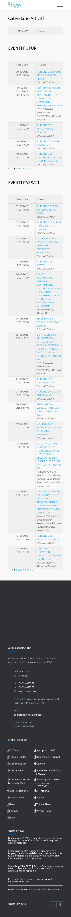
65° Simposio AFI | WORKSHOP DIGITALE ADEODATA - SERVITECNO (48, 429)
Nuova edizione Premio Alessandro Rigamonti (33, 889)
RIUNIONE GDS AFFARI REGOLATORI (48, 143)
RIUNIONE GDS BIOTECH (45, 263)
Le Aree (40, 763)
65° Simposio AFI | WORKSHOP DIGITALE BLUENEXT (48, 322)
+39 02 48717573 (27, 691)
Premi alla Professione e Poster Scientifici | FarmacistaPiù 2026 (32, 880)
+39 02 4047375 (26, 687)
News (12, 804)
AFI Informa (42, 790)
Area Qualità (16, 770)
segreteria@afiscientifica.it (28, 714)
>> (33, 570)
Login (12, 817)
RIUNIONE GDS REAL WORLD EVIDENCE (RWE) (47, 209)
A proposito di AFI (45, 750)
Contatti (13, 810)
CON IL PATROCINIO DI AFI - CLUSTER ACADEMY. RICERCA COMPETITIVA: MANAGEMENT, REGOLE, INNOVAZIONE (49, 96)
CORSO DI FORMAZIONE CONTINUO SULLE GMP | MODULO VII (49, 554)
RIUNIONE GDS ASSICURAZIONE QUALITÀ (45, 129)
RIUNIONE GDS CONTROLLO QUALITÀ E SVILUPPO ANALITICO (49, 157)
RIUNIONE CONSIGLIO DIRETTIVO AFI (48, 393)
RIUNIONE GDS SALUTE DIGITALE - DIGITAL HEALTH (49, 75)
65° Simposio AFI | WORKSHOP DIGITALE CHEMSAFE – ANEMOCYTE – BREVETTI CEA (48, 245)
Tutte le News (43, 804)
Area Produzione (18, 790)
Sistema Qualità (18, 757)
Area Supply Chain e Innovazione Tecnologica (47, 782)
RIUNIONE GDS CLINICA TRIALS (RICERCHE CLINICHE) (49, 226)
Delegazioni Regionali (48, 757)
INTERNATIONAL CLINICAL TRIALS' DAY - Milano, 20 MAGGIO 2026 (48, 410)
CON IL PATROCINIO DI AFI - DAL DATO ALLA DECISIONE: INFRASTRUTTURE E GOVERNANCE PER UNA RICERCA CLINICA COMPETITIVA (48, 502)
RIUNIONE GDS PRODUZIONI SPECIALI (48, 537)
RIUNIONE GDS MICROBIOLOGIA (45, 380)
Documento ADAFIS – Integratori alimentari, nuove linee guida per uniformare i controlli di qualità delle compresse (35, 840)
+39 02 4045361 (26, 683)
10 (28, 168)
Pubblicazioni (16, 797)
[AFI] (32, 5)
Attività (40, 797)
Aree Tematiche (17, 763)
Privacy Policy (43, 810)
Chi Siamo (14, 750)
